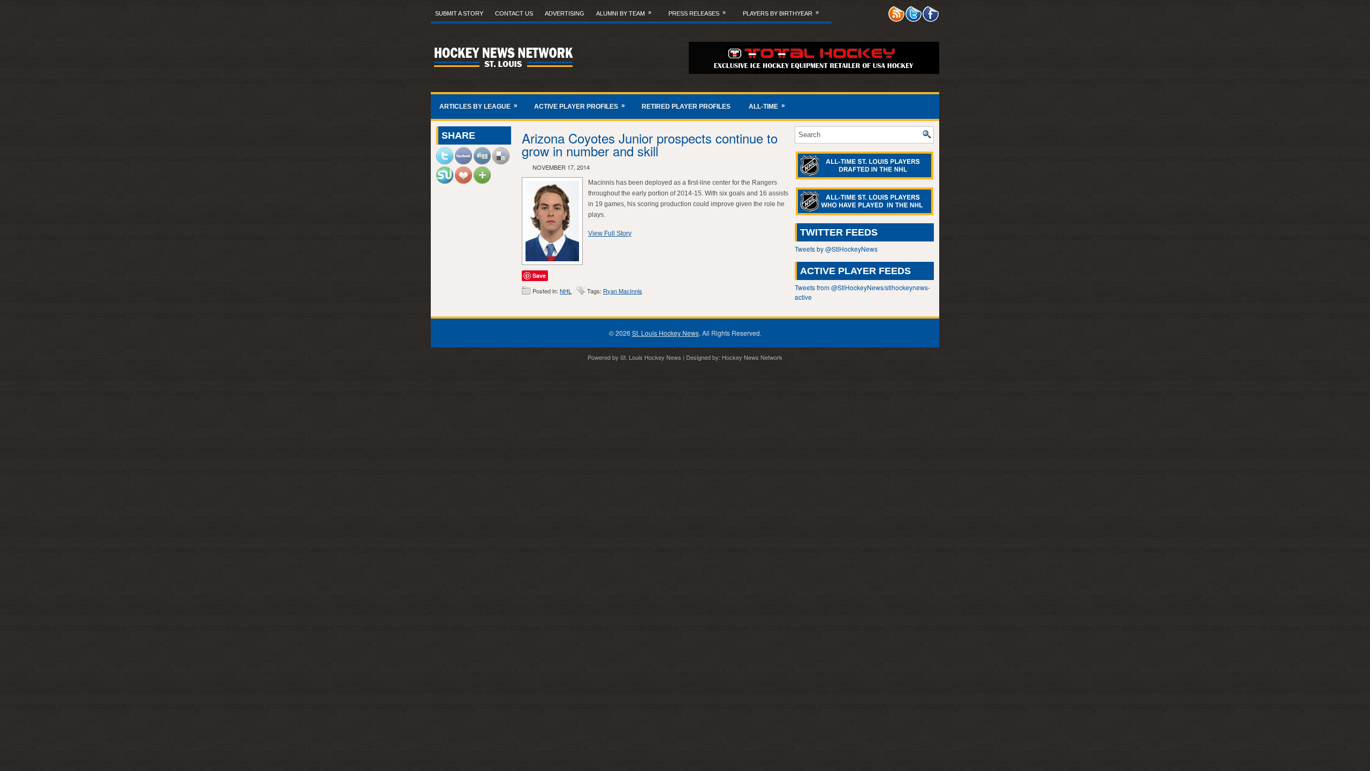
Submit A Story (459, 13)
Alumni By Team (623, 13)
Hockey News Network (752, 357)
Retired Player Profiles (686, 106)
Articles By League (478, 106)
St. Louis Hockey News (665, 332)
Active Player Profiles (579, 106)
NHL (566, 290)
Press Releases (697, 13)
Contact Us (514, 13)
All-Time (767, 106)
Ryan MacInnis (622, 290)
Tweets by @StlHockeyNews (836, 248)
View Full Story (609, 233)
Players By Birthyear (781, 13)
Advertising (564, 13)
